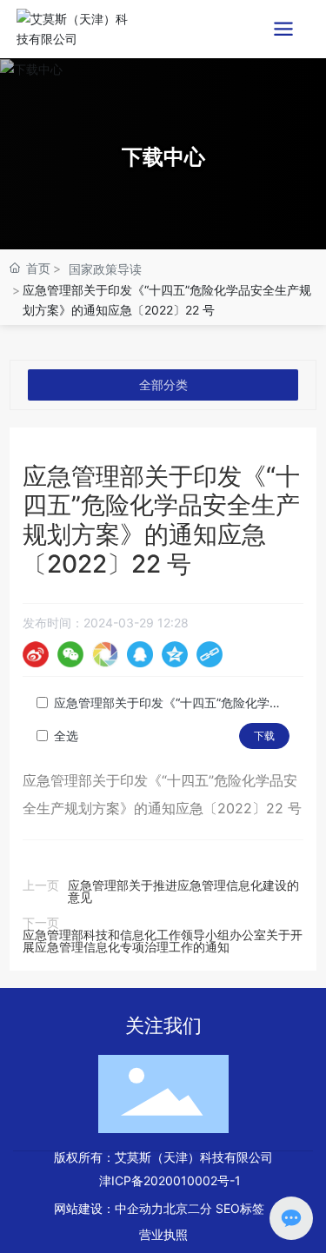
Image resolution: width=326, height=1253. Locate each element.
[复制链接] (209, 654)
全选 (66, 735)
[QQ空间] (175, 654)
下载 (264, 735)
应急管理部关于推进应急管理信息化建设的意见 (183, 891)
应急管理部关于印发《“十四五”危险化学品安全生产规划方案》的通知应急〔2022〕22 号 (171, 702)
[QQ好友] (140, 654)
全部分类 (163, 384)
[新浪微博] (36, 654)
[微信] (70, 654)
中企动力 (139, 1208)
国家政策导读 (105, 269)
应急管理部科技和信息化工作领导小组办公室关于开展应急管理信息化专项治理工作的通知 (163, 940)
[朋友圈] (105, 654)
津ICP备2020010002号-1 (170, 1180)
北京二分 (187, 1208)
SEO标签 (240, 1208)
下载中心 (163, 156)
